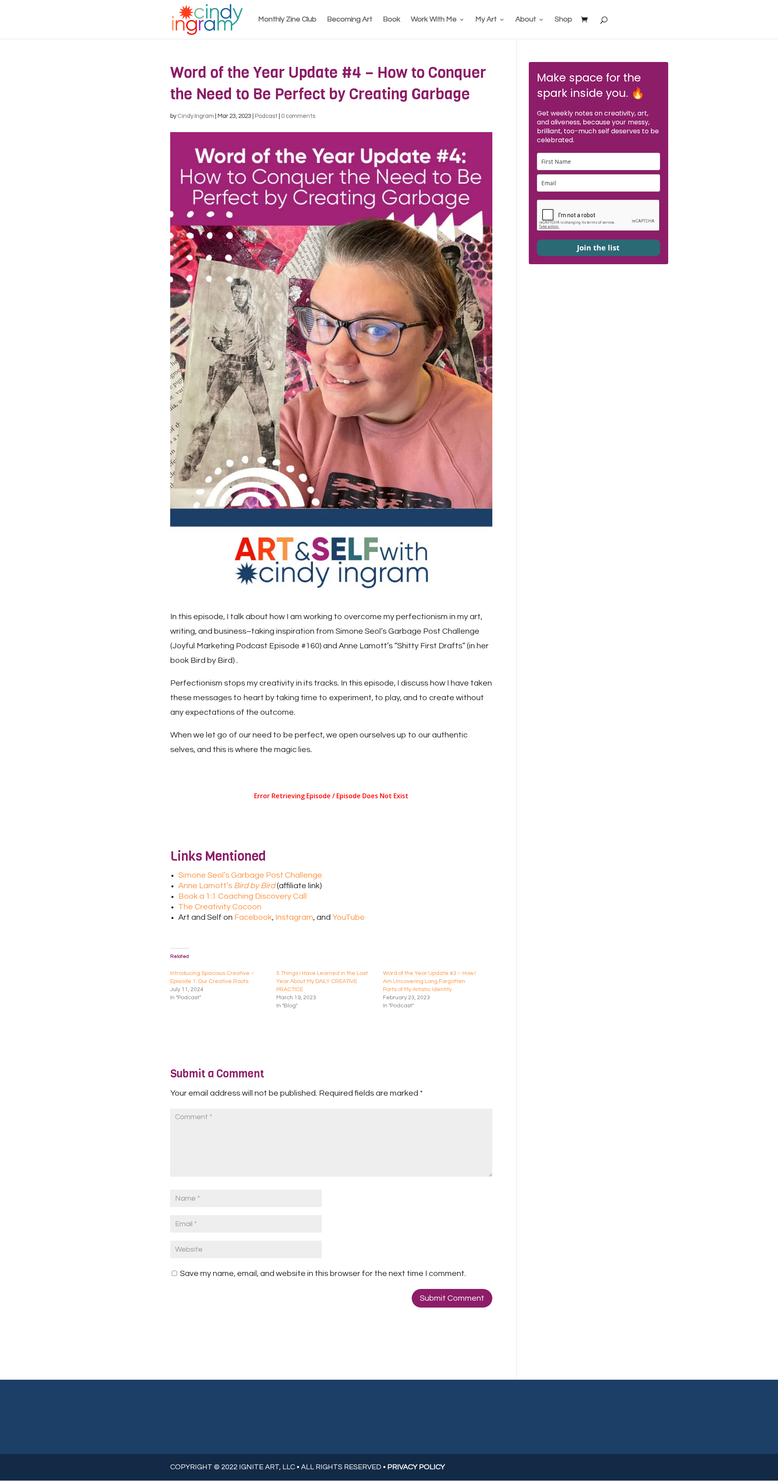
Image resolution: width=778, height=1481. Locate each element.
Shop (563, 20)
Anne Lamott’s (226, 886)
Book (391, 20)
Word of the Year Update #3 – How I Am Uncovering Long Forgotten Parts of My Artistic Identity (429, 981)
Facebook (253, 917)
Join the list (598, 247)
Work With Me (434, 20)
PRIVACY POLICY (416, 1467)
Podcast (266, 116)
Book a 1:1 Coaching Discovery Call (242, 896)
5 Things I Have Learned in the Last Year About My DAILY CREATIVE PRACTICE (322, 981)
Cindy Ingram (195, 116)
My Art (486, 20)
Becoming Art (349, 20)
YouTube (348, 917)
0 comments (298, 116)
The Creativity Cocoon (219, 907)
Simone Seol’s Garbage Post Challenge (250, 875)
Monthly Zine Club (287, 20)
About (525, 20)
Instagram (294, 917)
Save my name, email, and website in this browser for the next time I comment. (323, 1273)
